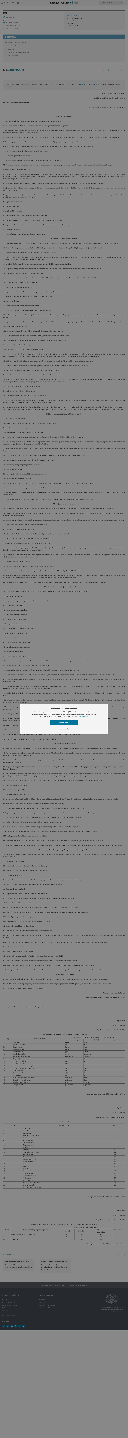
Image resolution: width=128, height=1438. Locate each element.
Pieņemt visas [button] (64, 722)
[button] (64, 729)
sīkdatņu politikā (83, 716)
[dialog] (64, 719)
